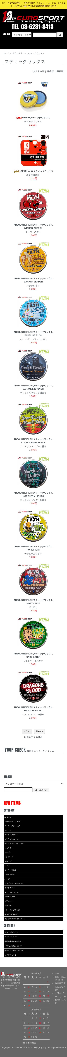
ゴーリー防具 (10, 874)
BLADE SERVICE (11, 914)
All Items (8, 817)
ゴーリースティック (12, 826)
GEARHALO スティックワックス (36, 171)
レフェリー (9, 901)
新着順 (60, 71)
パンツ (7, 866)
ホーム (7, 53)
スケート (8, 830)
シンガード (9, 857)
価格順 (50, 71)
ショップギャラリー (12, 932)
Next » (39, 731)
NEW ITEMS (12, 803)
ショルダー (9, 848)
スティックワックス (35, 53)
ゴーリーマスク (11, 870)
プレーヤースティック (13, 821)
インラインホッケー (12, 839)
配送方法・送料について (14, 951)
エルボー (8, 852)
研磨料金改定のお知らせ (14, 941)
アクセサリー (18, 53)
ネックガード (10, 888)
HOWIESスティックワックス (36, 117)
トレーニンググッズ (12, 910)
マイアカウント (11, 955)
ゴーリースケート (11, 835)
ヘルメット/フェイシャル (14, 843)
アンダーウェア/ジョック (14, 883)
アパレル (8, 905)
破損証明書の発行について (15, 919)
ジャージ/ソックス (12, 892)
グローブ (8, 861)
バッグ (7, 879)
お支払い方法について (13, 946)
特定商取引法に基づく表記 (60, 986)
